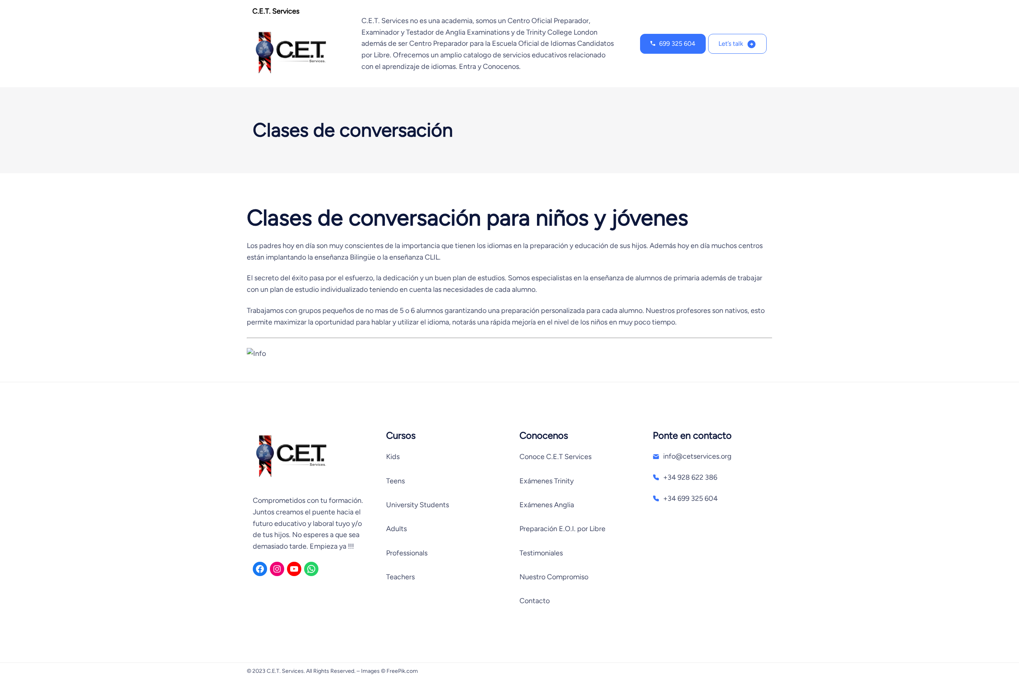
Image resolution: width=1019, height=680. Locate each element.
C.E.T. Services (275, 11)
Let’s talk (730, 43)
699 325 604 (677, 43)
